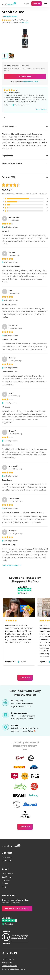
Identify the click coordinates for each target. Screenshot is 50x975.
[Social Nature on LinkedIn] (15, 953)
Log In (26, 3)
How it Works (7, 873)
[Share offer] (4, 117)
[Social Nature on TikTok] (3, 953)
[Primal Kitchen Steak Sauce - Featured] (4, 56)
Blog (4, 887)
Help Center (7, 857)
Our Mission (7, 877)
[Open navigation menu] (45, 3)
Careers (5, 883)
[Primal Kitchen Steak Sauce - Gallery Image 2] (11, 56)
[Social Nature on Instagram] (7, 953)
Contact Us (6, 860)
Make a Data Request (9, 966)
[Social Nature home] (9, 3)
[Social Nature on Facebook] (11, 953)
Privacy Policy (7, 962)
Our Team (6, 880)
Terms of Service (8, 959)
